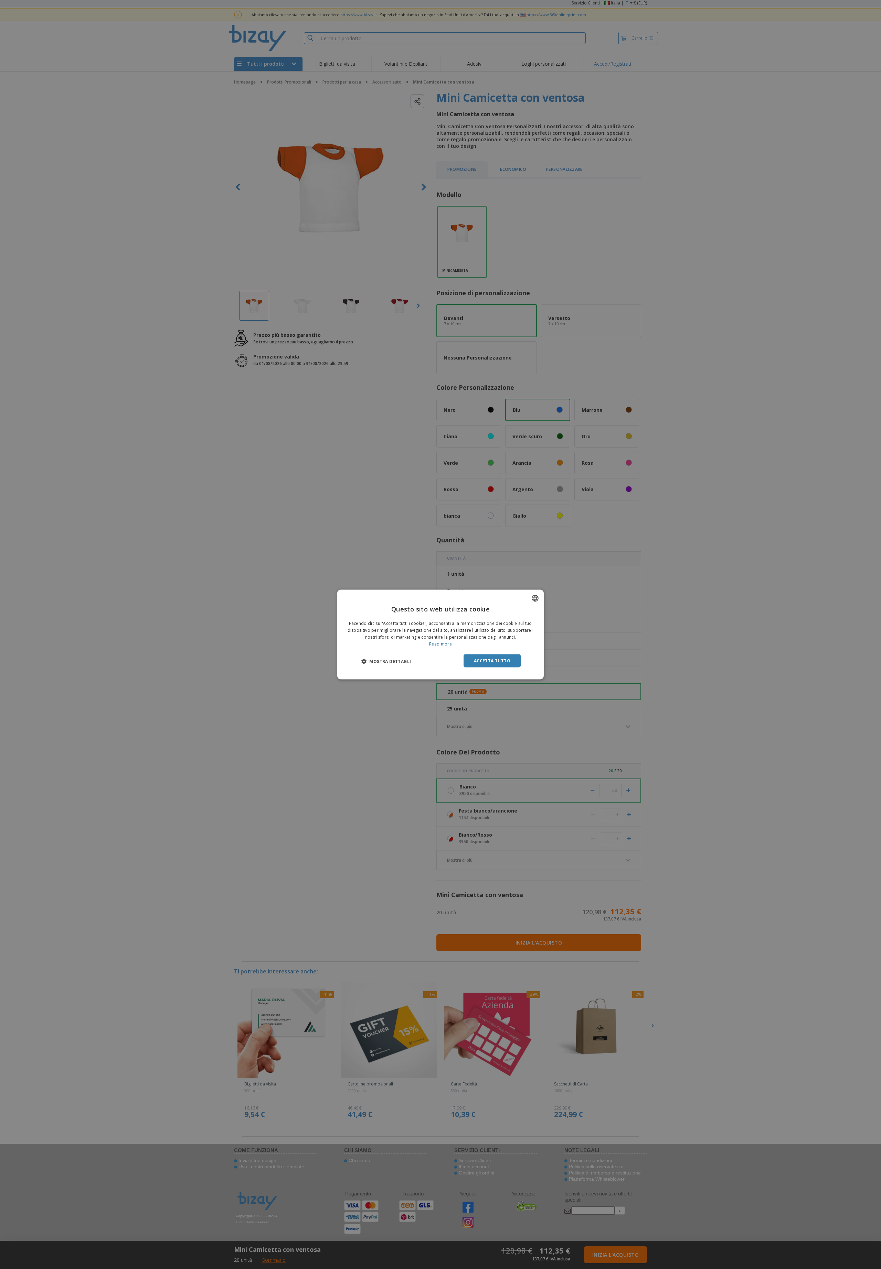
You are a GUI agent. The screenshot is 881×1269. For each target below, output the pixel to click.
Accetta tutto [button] (492, 660)
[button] (386, 661)
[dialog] (440, 635)
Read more (440, 644)
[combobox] (535, 598)
